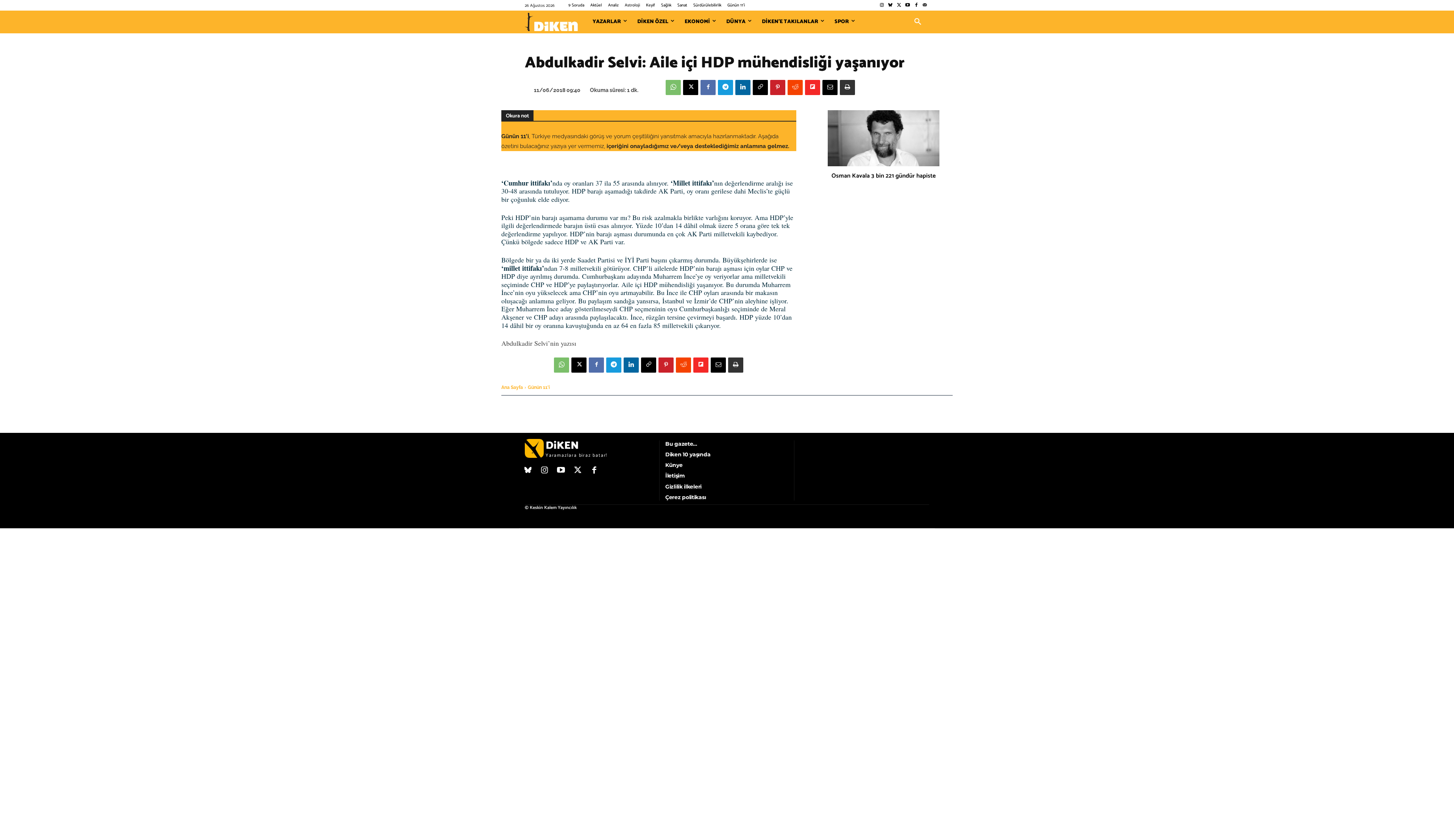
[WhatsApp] (673, 87)
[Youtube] (907, 5)
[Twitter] (899, 5)
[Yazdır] (847, 87)
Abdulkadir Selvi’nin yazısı (538, 343)
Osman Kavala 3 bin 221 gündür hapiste (884, 176)
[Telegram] (725, 87)
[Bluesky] (890, 5)
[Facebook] (916, 5)
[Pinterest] (777, 87)
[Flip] (812, 87)
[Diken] (551, 22)
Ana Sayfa (512, 387)
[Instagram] (881, 5)
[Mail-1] (924, 5)
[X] (690, 87)
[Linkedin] (742, 87)
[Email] (830, 87)
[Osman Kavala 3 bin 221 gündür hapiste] (883, 138)
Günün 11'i (539, 387)
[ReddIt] (795, 87)
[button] (917, 22)
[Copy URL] (760, 87)
